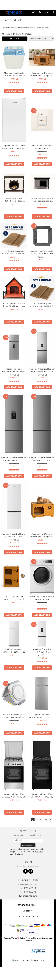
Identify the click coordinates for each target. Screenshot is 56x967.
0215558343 (29, 888)
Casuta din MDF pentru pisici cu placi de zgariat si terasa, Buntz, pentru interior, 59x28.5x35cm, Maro (42, 74)
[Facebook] (25, 871)
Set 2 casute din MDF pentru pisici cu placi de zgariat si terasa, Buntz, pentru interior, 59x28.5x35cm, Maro (14, 598)
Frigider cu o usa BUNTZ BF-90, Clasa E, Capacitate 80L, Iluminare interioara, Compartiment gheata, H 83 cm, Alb (14, 147)
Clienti (27, 910)
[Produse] (3, 13)
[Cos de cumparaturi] (46, 12)
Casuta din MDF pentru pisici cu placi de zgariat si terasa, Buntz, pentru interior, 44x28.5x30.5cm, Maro (42, 535)
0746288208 (29, 891)
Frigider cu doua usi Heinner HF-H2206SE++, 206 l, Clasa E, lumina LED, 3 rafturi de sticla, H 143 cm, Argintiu (42, 715)
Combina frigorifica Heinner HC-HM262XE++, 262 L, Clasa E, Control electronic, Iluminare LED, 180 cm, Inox (42, 458)
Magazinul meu (27, 905)
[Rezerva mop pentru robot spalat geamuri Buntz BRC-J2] (42, 235)
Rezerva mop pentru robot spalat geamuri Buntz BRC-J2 (42, 252)
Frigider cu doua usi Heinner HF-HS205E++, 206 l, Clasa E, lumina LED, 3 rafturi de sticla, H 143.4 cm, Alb (14, 650)
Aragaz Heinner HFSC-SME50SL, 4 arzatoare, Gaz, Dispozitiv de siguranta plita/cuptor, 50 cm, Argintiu (14, 795)
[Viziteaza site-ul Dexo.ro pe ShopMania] (38, 951)
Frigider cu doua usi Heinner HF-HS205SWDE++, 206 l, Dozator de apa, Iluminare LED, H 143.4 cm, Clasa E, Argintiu (14, 370)
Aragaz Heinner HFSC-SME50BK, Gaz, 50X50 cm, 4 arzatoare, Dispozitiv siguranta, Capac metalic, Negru (42, 795)
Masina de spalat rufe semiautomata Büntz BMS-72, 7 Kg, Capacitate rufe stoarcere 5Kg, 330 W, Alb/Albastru (14, 74)
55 (46, 819)
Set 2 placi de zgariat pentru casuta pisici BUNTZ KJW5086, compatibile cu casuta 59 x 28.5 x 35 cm (14, 252)
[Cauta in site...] (53, 12)
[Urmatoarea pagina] (50, 819)
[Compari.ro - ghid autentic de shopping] (18, 951)
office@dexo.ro (29, 895)
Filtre (15, 38)
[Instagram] (30, 871)
